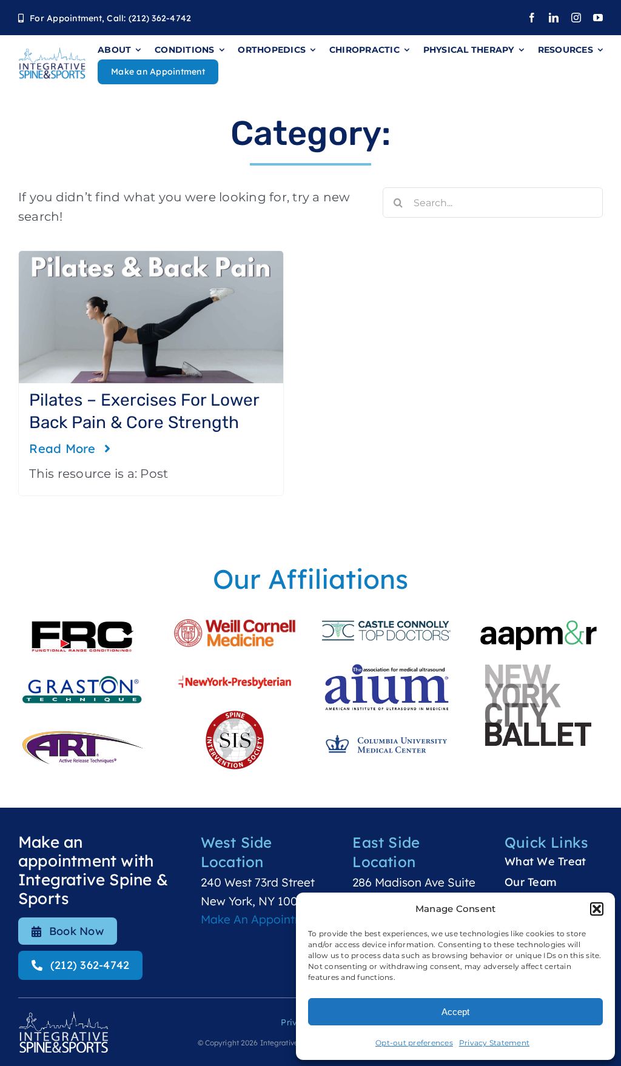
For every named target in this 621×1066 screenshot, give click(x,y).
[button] (597, 909)
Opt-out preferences (414, 1042)
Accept (455, 1012)
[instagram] (576, 17)
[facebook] (532, 17)
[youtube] (598, 17)
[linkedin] (554, 17)
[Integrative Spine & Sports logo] (52, 52)
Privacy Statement (494, 1042)
